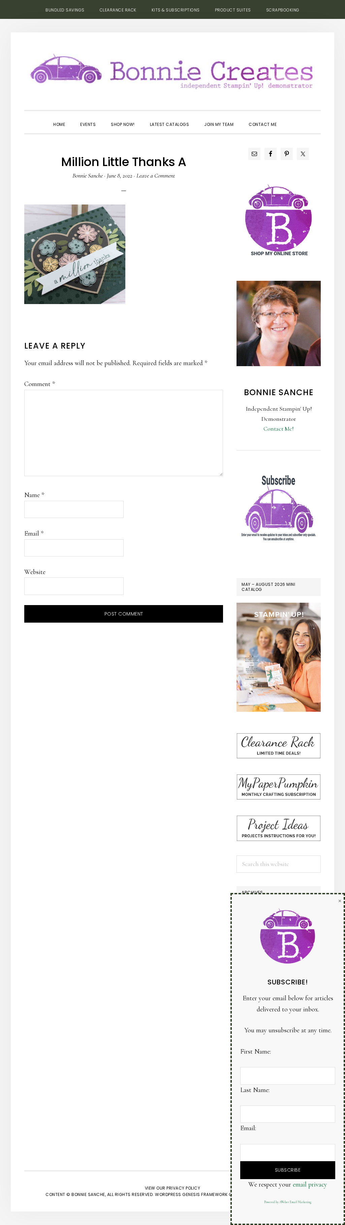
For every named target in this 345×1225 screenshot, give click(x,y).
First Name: (255, 1051)
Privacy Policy (183, 1188)
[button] (292, 118)
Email (33, 533)
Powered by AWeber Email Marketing (287, 1202)
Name (34, 495)
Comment (39, 384)
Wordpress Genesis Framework (191, 1194)
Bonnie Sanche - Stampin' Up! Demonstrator (172, 69)
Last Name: (255, 1090)
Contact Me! (278, 428)
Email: (248, 1128)
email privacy (310, 1184)
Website (34, 572)
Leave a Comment (155, 175)
